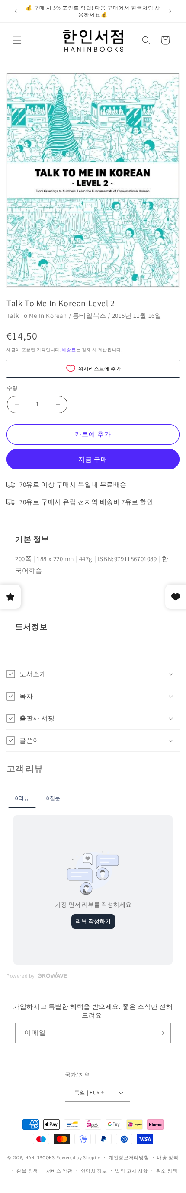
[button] (17, 40)
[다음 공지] (170, 11)
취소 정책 (167, 1171)
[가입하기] (160, 1033)
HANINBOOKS (40, 1157)
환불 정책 (27, 1171)
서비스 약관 (59, 1171)
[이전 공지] (16, 11)
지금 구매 (93, 459)
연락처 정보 (94, 1171)
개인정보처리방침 (129, 1157)
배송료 (69, 350)
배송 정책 (168, 1157)
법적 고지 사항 (131, 1171)
